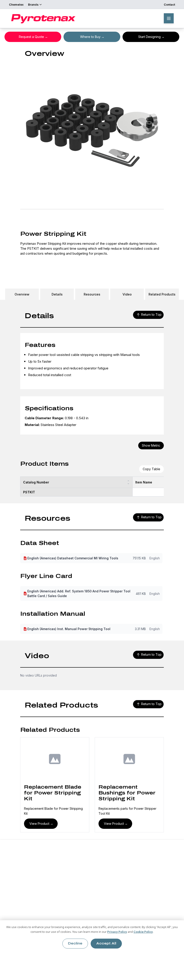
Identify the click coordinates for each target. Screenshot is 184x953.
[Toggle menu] (169, 18)
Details (57, 294)
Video (127, 294)
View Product (39, 823)
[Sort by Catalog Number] (128, 482)
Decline (75, 943)
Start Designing (149, 37)
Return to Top (151, 314)
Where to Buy (90, 37)
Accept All (106, 943)
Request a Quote (31, 37)
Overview (22, 294)
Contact (169, 4)
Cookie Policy (143, 932)
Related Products (162, 294)
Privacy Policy (117, 932)
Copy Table (151, 469)
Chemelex (16, 4)
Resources (92, 294)
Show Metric (151, 445)
